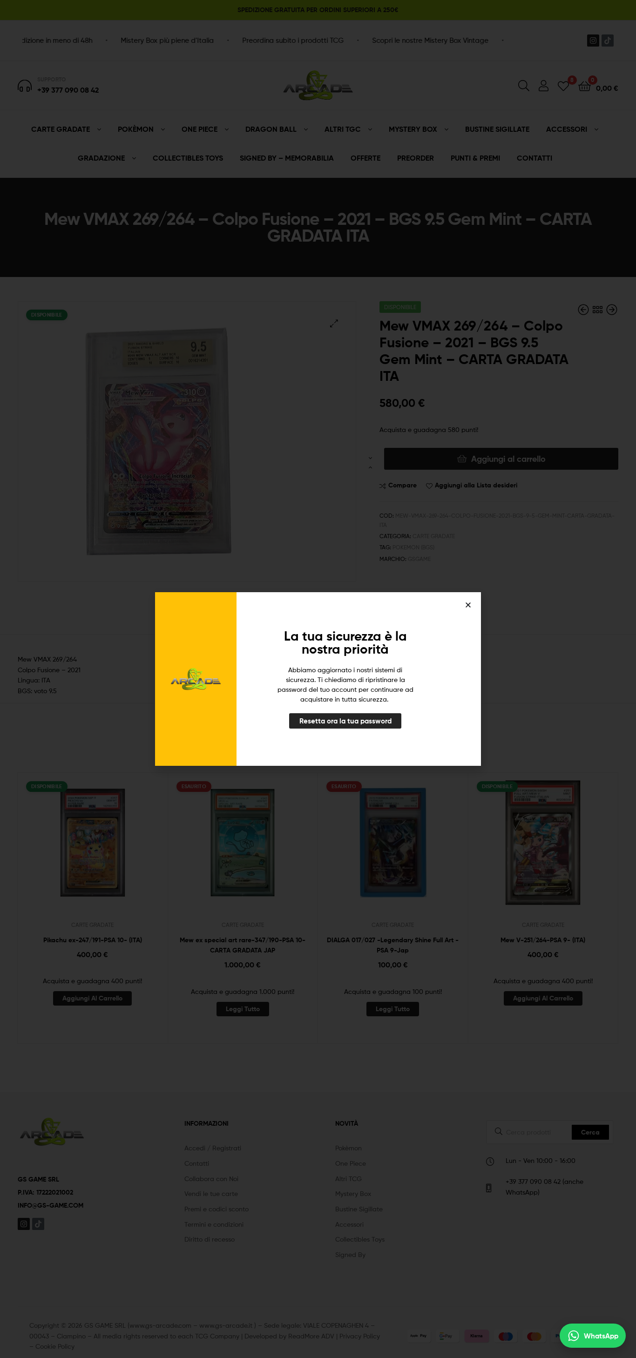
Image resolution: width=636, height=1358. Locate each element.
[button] (468, 604)
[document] (318, 679)
